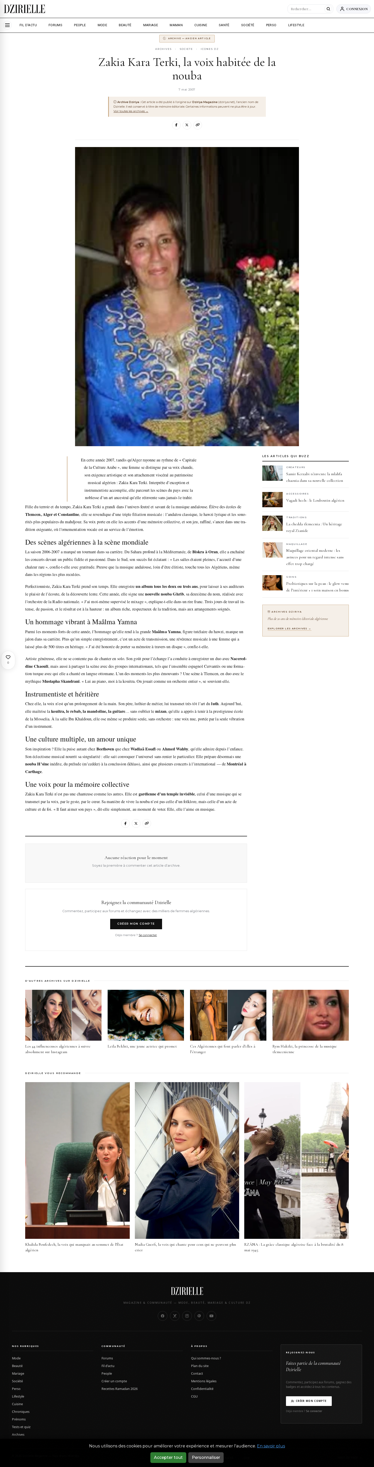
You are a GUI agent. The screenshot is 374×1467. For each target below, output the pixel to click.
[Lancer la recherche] (328, 8)
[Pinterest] (199, 1316)
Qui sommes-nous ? (206, 1358)
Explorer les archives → (289, 628)
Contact (197, 1373)
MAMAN (176, 25)
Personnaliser (206, 1457)
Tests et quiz (21, 1427)
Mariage (18, 1373)
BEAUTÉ (125, 25)
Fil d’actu (108, 1366)
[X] (187, 125)
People (107, 1373)
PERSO (271, 25)
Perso (16, 1389)
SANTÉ (224, 25)
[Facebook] (176, 125)
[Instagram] (187, 1316)
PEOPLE (80, 25)
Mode (16, 1358)
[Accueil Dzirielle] (24, 9)
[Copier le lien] (197, 125)
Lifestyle (18, 1396)
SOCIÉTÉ (247, 25)
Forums (107, 1358)
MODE (102, 25)
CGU (194, 1396)
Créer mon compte (136, 923)
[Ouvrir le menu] (7, 25)
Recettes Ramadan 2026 (120, 1389)
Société (17, 1381)
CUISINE (200, 25)
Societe (186, 49)
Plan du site (200, 1366)
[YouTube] (211, 1316)
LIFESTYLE (296, 25)
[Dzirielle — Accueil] (187, 1291)
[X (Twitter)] (175, 1316)
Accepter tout (168, 1457)
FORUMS (55, 25)
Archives (163, 49)
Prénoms (19, 1419)
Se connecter (148, 935)
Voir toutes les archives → (130, 111)
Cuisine (17, 1404)
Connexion (357, 9)
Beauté (17, 1366)
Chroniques (21, 1412)
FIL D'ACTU (28, 25)
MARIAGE (150, 25)
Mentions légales (204, 1381)
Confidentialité (202, 1389)
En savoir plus (271, 1446)
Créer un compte (114, 1381)
